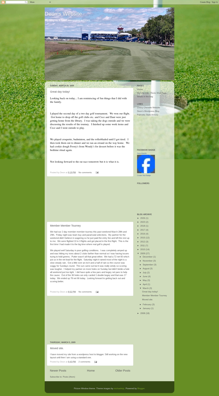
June (145, 276)
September (148, 265)
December (148, 257)
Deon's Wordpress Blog (148, 111)
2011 (142, 245)
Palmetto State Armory (147, 115)
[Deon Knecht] (146, 172)
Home (91, 370)
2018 (143, 226)
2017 (143, 230)
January (147, 308)
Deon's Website (63, 14)
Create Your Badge (144, 175)
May (145, 280)
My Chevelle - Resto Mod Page (151, 93)
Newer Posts (58, 370)
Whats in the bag (145, 96)
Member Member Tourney (65, 225)
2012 (143, 242)
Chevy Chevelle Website (148, 107)
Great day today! (60, 91)
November (148, 261)
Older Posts (122, 370)
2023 (143, 222)
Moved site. (57, 348)
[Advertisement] (90, 199)
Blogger (141, 388)
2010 (143, 249)
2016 (143, 234)
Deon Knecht (141, 153)
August (146, 268)
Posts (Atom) (69, 377)
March (146, 288)
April (145, 284)
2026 (143, 218)
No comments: (86, 172)
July (145, 272)
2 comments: (85, 362)
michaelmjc (119, 388)
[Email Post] (97, 172)
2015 (143, 238)
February (147, 304)
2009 (143, 253)
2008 (143, 313)
